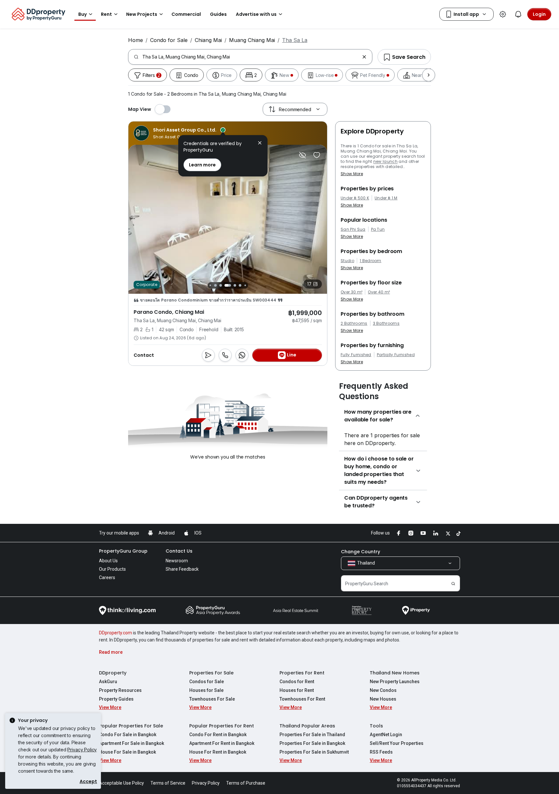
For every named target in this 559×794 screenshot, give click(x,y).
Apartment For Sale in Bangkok (131, 743)
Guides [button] (218, 14)
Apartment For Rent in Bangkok (221, 743)
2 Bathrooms (354, 323)
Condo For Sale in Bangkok (127, 734)
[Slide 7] (245, 285)
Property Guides (116, 699)
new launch (385, 161)
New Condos (383, 690)
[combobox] (250, 57)
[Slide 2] (215, 285)
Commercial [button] (186, 14)
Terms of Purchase (245, 783)
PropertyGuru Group (123, 551)
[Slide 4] (228, 285)
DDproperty (112, 673)
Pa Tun (378, 229)
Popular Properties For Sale (131, 726)
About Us (108, 560)
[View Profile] (179, 133)
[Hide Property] (302, 155)
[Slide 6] (240, 285)
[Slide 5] (235, 285)
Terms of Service (167, 783)
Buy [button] (82, 14)
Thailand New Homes (395, 673)
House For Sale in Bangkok (127, 752)
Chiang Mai (208, 40)
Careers (107, 577)
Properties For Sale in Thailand (312, 734)
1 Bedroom (370, 260)
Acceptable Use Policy (121, 783)
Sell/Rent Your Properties (396, 743)
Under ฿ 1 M (386, 198)
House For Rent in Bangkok (217, 752)
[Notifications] (518, 14)
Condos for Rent (297, 681)
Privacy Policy (82, 749)
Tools (376, 726)
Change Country (360, 551)
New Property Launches (395, 681)
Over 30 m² (351, 292)
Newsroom (177, 560)
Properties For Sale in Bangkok (312, 743)
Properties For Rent (302, 673)
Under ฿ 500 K (355, 198)
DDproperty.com (115, 632)
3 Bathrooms (386, 323)
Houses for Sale (206, 690)
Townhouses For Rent (302, 699)
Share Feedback (182, 569)
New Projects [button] (141, 14)
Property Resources (120, 690)
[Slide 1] (210, 285)
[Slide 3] (220, 285)
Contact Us (179, 551)
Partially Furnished (396, 354)
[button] (260, 143)
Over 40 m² (379, 292)
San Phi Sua (353, 229)
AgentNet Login (386, 734)
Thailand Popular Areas (307, 726)
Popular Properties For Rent (221, 726)
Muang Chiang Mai (252, 40)
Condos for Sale (206, 681)
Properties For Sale (211, 673)
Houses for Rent (297, 690)
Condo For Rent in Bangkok (218, 734)
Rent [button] (106, 14)
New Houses (383, 699)
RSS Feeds (381, 752)
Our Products (112, 569)
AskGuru (108, 681)
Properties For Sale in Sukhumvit (314, 752)
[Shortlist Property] (317, 155)
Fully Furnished (356, 354)
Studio (347, 260)
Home (135, 40)
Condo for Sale (169, 40)
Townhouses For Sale (212, 699)
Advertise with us (256, 14)
